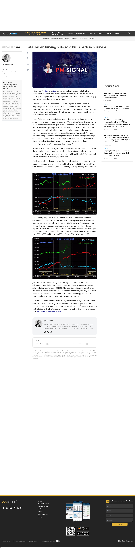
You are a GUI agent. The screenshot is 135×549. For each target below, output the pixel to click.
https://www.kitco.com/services (49, 312)
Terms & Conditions (19, 541)
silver (54, 91)
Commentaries (43, 514)
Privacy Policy (32, 541)
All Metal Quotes (43, 504)
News (40, 511)
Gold (46, 91)
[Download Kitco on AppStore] (83, 533)
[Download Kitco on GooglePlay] (83, 528)
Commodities (45, 39)
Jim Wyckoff (9, 64)
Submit (119, 524)
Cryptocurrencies (57, 39)
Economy (74, 39)
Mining (67, 39)
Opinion (91, 39)
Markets (40, 509)
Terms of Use (6, 541)
